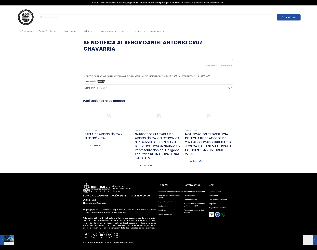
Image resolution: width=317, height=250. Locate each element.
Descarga (101, 81)
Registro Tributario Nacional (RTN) (169, 196)
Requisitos (162, 210)
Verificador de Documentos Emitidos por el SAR (194, 205)
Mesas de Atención (165, 214)
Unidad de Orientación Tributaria (170, 191)
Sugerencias (213, 204)
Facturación (163, 206)
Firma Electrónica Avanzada (194, 191)
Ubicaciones (213, 195)
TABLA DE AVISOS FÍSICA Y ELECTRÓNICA (103, 136)
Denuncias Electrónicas (218, 200)
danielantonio (90, 81)
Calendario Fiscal (190, 200)
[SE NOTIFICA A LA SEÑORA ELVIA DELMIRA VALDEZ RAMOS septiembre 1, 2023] (310, 240)
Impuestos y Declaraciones (168, 202)
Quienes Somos (215, 191)
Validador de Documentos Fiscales (194, 211)
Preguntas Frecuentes (217, 208)
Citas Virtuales (189, 195)
